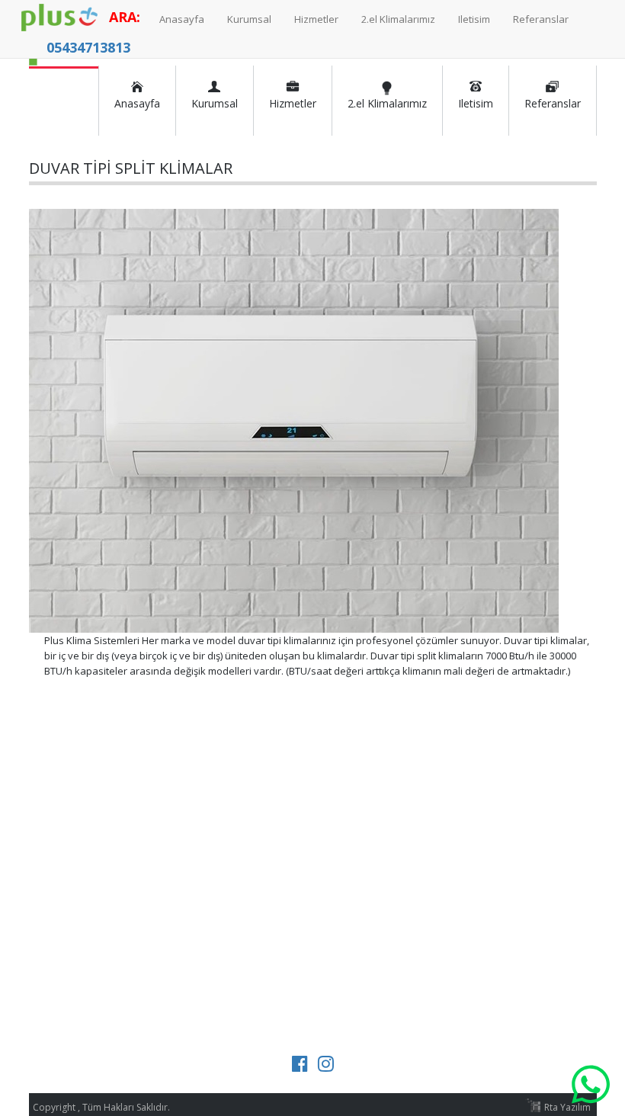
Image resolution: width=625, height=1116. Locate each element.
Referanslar (552, 100)
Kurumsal (214, 100)
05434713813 (88, 47)
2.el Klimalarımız (387, 100)
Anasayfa (137, 100)
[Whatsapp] (591, 1082)
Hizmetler (292, 100)
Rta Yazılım (567, 1107)
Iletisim (475, 100)
